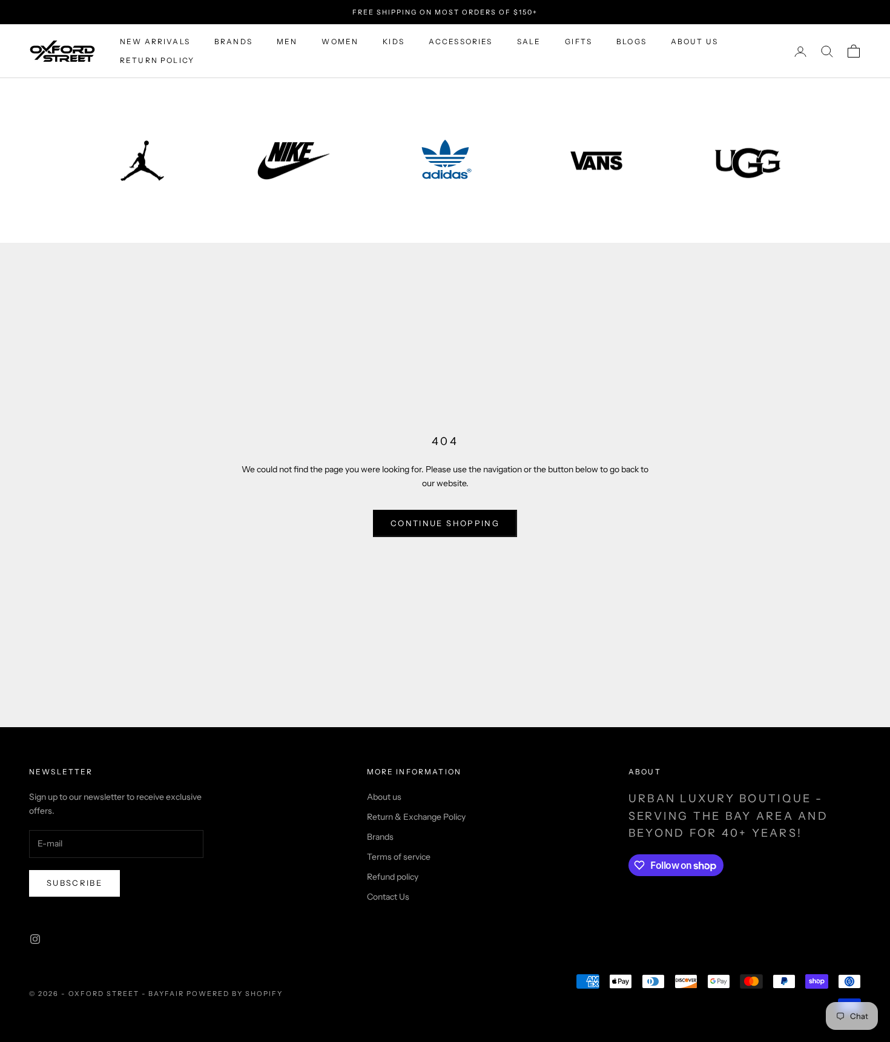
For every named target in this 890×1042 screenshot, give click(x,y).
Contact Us (388, 896)
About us (694, 41)
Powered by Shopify (234, 993)
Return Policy (157, 60)
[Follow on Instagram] (35, 939)
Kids (393, 41)
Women (339, 41)
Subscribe (74, 883)
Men (287, 41)
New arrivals (155, 41)
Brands (233, 41)
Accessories (461, 41)
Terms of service (398, 856)
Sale (529, 41)
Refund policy (392, 876)
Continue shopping (445, 523)
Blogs (631, 41)
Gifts (578, 41)
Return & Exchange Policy (416, 816)
